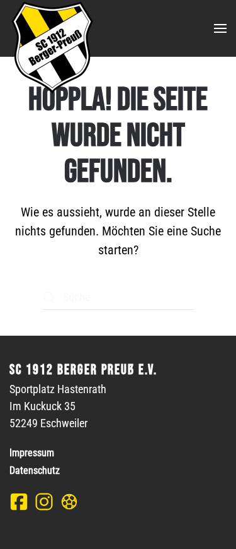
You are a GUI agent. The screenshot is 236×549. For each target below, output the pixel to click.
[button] (220, 28)
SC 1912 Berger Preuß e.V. (83, 370)
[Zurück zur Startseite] (51, 47)
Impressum (31, 453)
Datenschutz (34, 470)
